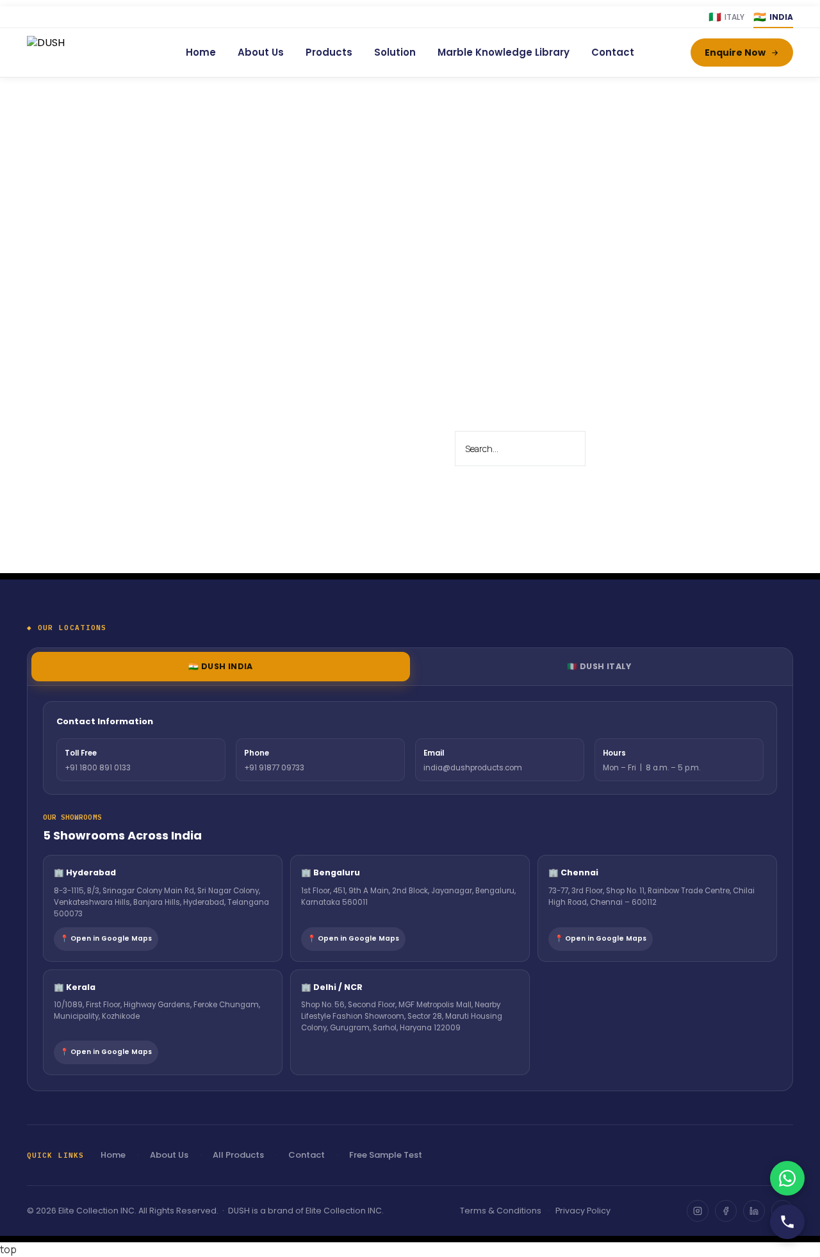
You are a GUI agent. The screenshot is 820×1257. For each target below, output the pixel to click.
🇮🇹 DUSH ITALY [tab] (599, 666)
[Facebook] (726, 1211)
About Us (261, 52)
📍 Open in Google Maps (106, 938)
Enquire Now (735, 52)
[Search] (610, 449)
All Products (238, 1155)
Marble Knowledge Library (504, 52)
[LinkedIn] (754, 1211)
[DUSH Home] (78, 52)
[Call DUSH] (787, 1221)
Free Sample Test (385, 1155)
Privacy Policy (583, 1210)
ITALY (726, 17)
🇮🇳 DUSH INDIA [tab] (220, 666)
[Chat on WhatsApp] (787, 1178)
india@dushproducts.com (472, 768)
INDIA (773, 17)
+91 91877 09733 (274, 768)
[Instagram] (698, 1211)
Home (201, 52)
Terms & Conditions (500, 1210)
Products (329, 52)
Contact (612, 52)
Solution (395, 52)
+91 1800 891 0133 (98, 768)
